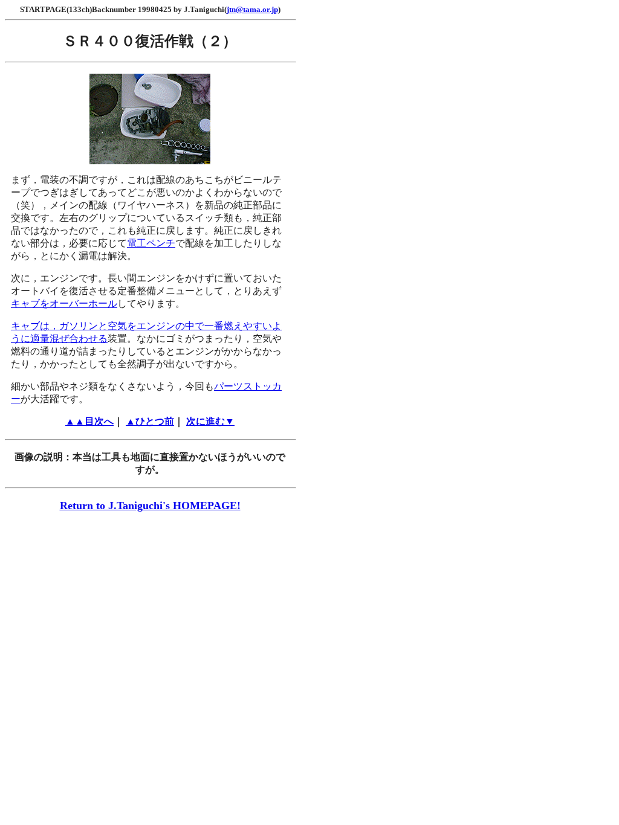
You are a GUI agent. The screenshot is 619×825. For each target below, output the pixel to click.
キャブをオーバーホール (64, 303)
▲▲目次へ (89, 421)
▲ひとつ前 (150, 421)
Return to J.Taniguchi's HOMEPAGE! (150, 505)
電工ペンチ (151, 243)
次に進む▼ (210, 421)
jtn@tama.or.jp (252, 9)
